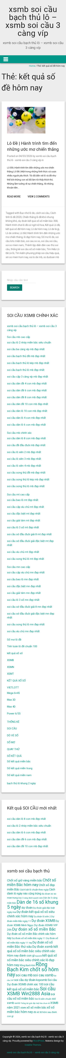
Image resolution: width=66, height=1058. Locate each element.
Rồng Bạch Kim (27, 965)
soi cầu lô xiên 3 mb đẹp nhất (24, 458)
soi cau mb (24, 975)
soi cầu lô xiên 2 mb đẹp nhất (24, 452)
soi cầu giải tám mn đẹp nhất (24, 593)
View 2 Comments (39, 196)
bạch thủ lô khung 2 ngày (21, 783)
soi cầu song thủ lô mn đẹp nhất (26, 624)
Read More (14, 196)
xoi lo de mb (35, 257)
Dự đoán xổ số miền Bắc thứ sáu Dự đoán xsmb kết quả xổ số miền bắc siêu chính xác (32, 946)
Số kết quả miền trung (19, 768)
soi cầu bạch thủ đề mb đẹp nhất (26, 356)
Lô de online (12, 233)
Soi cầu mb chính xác (19, 432)
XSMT (10, 673)
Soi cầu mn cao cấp (18, 567)
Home (32, 66)
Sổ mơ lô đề (14, 639)
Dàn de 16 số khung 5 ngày (32, 904)
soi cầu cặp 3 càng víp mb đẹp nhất (27, 376)
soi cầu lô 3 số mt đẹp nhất (23, 527)
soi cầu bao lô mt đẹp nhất (22, 500)
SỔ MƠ (11, 742)
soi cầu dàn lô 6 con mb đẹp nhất (26, 424)
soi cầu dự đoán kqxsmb (30, 980)
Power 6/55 (13, 713)
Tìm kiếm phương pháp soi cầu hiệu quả (37, 253)
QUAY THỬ (13, 749)
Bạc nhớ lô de (27, 213)
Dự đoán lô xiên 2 (42, 916)
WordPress (38, 1040)
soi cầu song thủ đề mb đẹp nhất (26, 472)
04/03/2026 (25, 156)
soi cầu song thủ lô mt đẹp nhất (25, 558)
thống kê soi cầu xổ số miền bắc (28, 249)
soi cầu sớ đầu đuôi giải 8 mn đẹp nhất (29, 606)
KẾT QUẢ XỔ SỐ (16, 680)
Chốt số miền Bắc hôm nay (31, 882)
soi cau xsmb (43, 975)
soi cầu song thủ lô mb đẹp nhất (26, 486)
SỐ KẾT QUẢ (14, 756)
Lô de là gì (53, 229)
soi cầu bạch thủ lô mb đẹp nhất (25, 370)
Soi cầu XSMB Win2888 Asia (31, 991)
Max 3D (11, 699)
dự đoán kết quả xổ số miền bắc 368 (38, 221)
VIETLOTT (13, 687)
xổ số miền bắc (36, 1007)
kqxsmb (38, 956)
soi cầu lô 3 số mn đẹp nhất (23, 599)
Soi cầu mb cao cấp (18, 337)
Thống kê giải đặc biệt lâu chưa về (35, 1003)
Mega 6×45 (13, 693)
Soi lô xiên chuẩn (43, 999)
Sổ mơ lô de (47, 237)
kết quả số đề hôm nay (18, 229)
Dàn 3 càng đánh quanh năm (30, 898)
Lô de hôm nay (39, 229)
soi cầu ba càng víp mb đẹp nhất (26, 349)
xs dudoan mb (51, 257)
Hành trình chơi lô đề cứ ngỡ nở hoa (25, 225)
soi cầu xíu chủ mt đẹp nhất (23, 552)
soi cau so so (33, 241)
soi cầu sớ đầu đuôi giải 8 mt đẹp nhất (29, 534)
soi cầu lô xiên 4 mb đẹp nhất (24, 465)
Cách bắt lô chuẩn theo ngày (34, 889)
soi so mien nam (15, 245)
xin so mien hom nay (17, 257)
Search (14, 287)
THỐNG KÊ (13, 721)
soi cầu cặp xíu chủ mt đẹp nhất (25, 506)
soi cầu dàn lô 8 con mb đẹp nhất (26, 438)
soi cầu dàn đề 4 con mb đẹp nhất (27, 383)
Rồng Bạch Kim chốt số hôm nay (33, 969)
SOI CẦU (12, 728)
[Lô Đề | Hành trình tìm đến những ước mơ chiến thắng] (26, 132)
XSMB (10, 660)
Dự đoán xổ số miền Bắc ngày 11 (29, 938)
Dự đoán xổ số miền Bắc (34, 929)
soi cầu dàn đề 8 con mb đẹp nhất (27, 397)
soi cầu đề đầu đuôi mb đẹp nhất (26, 445)
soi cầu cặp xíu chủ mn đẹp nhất (26, 572)
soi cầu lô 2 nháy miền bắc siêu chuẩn (29, 342)
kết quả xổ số (15, 653)
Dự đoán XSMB (43, 921)
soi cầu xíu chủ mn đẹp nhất (23, 631)
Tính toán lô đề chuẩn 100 (22, 646)
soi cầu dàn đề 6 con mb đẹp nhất (27, 390)
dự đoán (27, 907)
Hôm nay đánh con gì (21, 955)
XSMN (10, 667)
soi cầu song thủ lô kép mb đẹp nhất (28, 479)
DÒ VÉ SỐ (12, 735)
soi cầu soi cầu (49, 241)
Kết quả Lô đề (52, 225)
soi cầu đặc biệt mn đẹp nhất (24, 586)
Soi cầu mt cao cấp (18, 494)
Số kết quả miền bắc (19, 761)
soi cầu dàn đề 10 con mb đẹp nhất (27, 404)
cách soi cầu (42, 213)
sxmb (17, 1003)
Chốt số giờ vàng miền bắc (24, 880)
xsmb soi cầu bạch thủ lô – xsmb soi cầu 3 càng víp (33, 21)
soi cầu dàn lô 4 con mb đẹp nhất (26, 417)
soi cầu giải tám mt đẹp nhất (23, 520)
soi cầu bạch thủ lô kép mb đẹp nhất (28, 363)
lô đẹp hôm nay (32, 237)
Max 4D (11, 706)
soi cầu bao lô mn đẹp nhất (23, 579)
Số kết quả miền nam (19, 775)
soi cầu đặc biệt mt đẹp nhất (23, 513)
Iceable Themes (33, 1045)
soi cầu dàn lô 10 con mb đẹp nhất (27, 411)
